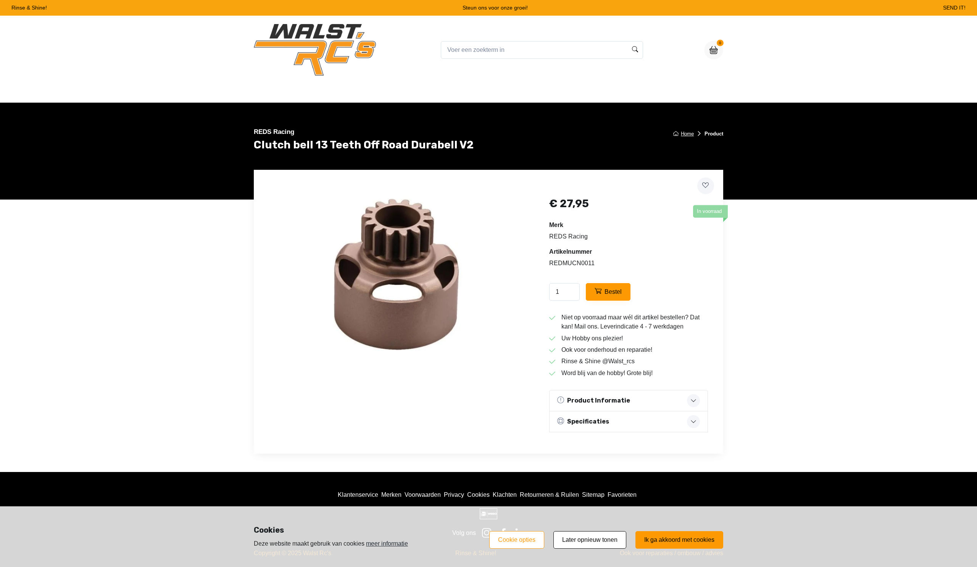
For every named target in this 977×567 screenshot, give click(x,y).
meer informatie (387, 543)
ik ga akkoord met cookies (679, 539)
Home (426, 92)
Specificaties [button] (588, 421)
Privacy (454, 494)
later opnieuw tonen (589, 539)
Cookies (478, 494)
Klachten (505, 494)
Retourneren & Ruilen (549, 494)
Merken (391, 494)
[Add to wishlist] (705, 185)
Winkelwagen (506, 92)
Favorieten (622, 494)
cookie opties (516, 539)
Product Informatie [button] (598, 400)
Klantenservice (358, 494)
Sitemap (593, 494)
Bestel (613, 291)
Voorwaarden (423, 494)
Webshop (461, 92)
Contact (548, 92)
